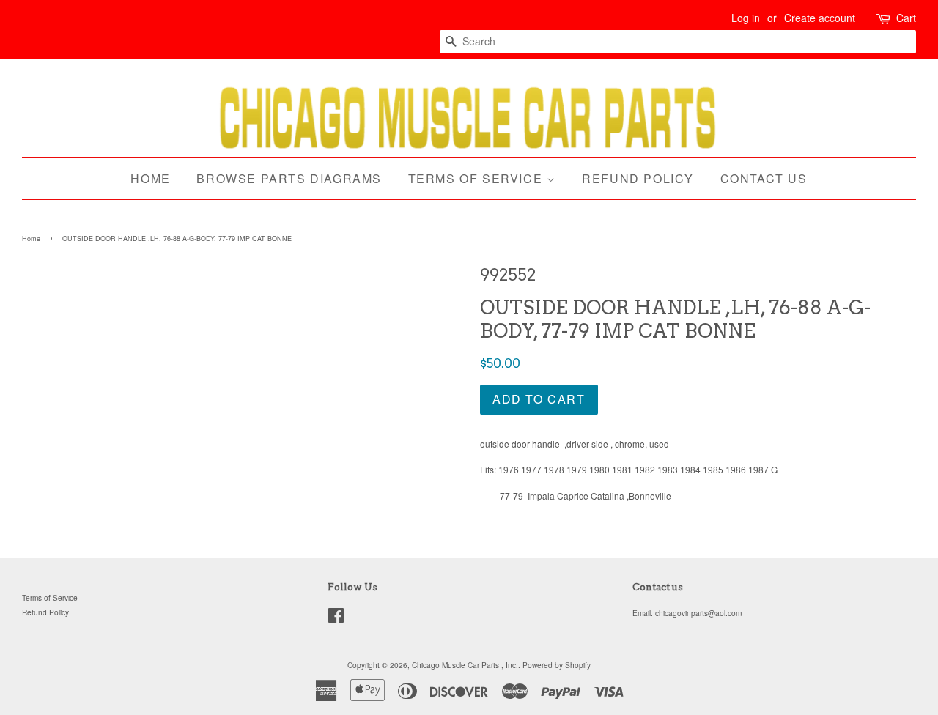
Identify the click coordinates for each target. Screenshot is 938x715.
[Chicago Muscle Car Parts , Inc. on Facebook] (336, 618)
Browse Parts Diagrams (289, 178)
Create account (819, 17)
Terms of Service (477, 178)
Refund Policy (638, 178)
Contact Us (764, 178)
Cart (906, 17)
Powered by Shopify (556, 664)
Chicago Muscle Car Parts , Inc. (465, 664)
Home (150, 178)
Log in (745, 17)
